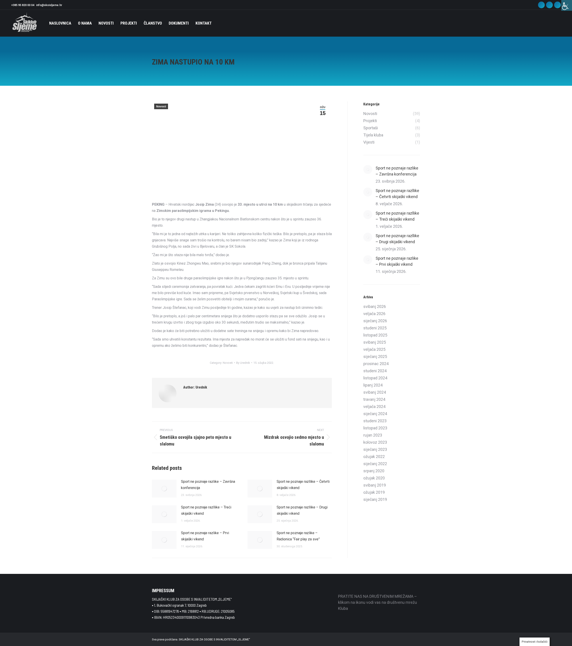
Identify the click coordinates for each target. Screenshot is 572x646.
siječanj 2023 (375, 449)
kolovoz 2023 (375, 442)
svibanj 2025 (374, 342)
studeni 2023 (375, 420)
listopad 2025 (375, 335)
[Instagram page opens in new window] (549, 5)
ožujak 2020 (374, 478)
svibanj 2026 (374, 306)
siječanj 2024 (375, 413)
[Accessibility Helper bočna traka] (566, 5)
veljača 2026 (374, 313)
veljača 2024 (374, 406)
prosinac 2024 (376, 363)
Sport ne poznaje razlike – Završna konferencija (208, 484)
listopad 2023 (375, 428)
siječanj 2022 (375, 463)
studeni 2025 (375, 328)
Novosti (161, 106)
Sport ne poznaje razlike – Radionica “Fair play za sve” (298, 536)
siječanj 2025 (375, 356)
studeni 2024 (375, 370)
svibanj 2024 (374, 392)
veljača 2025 (374, 349)
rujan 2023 (372, 435)
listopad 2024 (375, 378)
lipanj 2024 (373, 385)
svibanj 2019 (374, 485)
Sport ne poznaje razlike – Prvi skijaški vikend (205, 536)
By (243, 362)
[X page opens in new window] (557, 5)
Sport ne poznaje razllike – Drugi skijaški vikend (302, 510)
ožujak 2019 (374, 492)
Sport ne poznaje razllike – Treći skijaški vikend (206, 510)
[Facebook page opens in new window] (541, 5)
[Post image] (164, 489)
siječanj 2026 (375, 320)
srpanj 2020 (373, 470)
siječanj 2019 (375, 499)
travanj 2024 (374, 399)
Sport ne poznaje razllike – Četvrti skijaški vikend (303, 484)
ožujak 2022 (374, 456)
